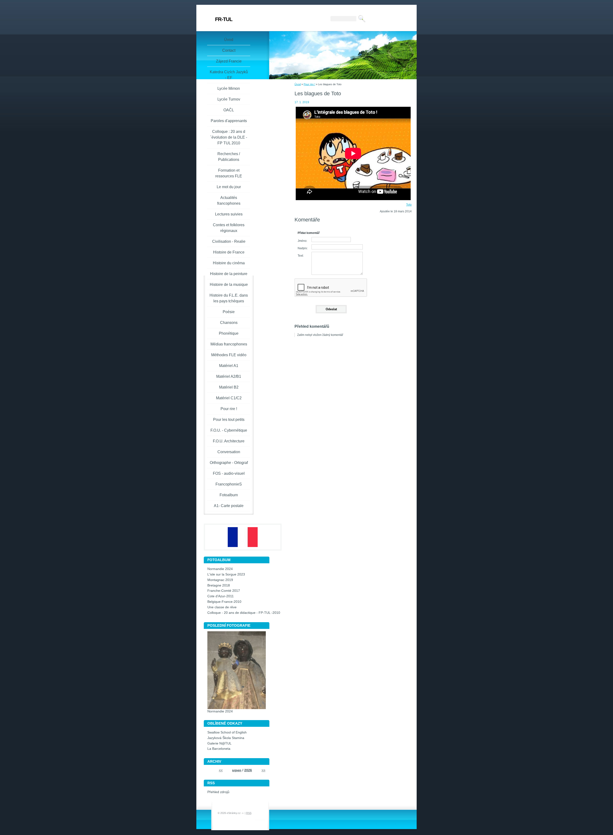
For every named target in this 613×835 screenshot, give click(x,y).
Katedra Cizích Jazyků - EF (229, 75)
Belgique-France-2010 (224, 602)
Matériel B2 (228, 387)
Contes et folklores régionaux (228, 228)
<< (221, 770)
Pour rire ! (309, 84)
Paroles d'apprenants (229, 121)
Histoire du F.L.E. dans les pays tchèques (229, 298)
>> (263, 770)
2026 (248, 770)
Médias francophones (228, 344)
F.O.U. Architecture (228, 441)
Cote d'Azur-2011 (220, 596)
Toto (409, 204)
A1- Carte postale (229, 506)
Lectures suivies (229, 214)
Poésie (229, 312)
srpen (236, 770)
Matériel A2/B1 (228, 376)
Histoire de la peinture (228, 274)
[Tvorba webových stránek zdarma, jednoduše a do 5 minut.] (243, 813)
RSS (248, 813)
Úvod (298, 84)
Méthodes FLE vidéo (228, 355)
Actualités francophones (228, 200)
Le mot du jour (229, 187)
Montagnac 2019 (220, 580)
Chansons (229, 323)
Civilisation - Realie (228, 241)
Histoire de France (228, 252)
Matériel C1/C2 (229, 398)
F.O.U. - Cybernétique (228, 430)
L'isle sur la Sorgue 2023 (226, 574)
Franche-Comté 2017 (223, 590)
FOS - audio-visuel (229, 473)
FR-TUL (223, 19)
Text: (301, 255)
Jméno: (302, 241)
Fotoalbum (229, 495)
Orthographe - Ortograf (229, 463)
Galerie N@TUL (219, 743)
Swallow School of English (227, 732)
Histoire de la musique (229, 284)
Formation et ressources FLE (228, 173)
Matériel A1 (228, 366)
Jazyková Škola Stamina (225, 738)
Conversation (228, 452)
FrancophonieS (229, 484)
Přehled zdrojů (218, 792)
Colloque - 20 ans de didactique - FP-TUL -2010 (243, 613)
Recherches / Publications (228, 157)
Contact (228, 50)
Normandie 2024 (220, 569)
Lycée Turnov (228, 99)
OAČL (228, 110)
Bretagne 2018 (218, 585)
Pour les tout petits (228, 420)
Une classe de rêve (222, 607)
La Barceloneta (218, 748)
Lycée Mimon (228, 88)
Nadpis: (303, 248)
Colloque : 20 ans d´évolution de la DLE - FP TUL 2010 (228, 137)
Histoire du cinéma (229, 263)
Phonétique (228, 333)
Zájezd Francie (229, 61)
